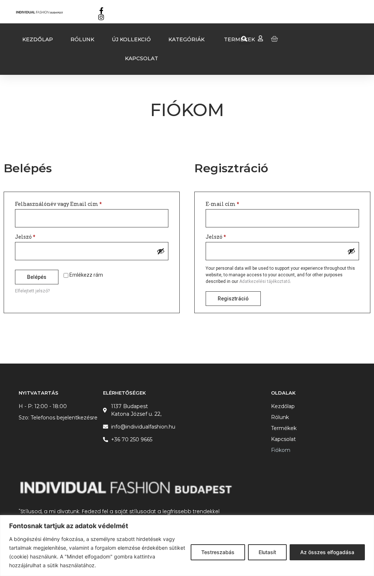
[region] (187, 545)
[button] (244, 39)
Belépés (36, 277)
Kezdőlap (283, 406)
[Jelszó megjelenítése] (161, 251)
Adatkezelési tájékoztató (264, 281)
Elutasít (267, 552)
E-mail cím (233, 203)
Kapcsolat (283, 439)
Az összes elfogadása (327, 552)
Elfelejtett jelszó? (32, 290)
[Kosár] (274, 38)
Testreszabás (217, 552)
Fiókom (280, 450)
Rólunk (280, 417)
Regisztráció (233, 299)
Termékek (284, 428)
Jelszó (36, 236)
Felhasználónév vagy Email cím (69, 203)
